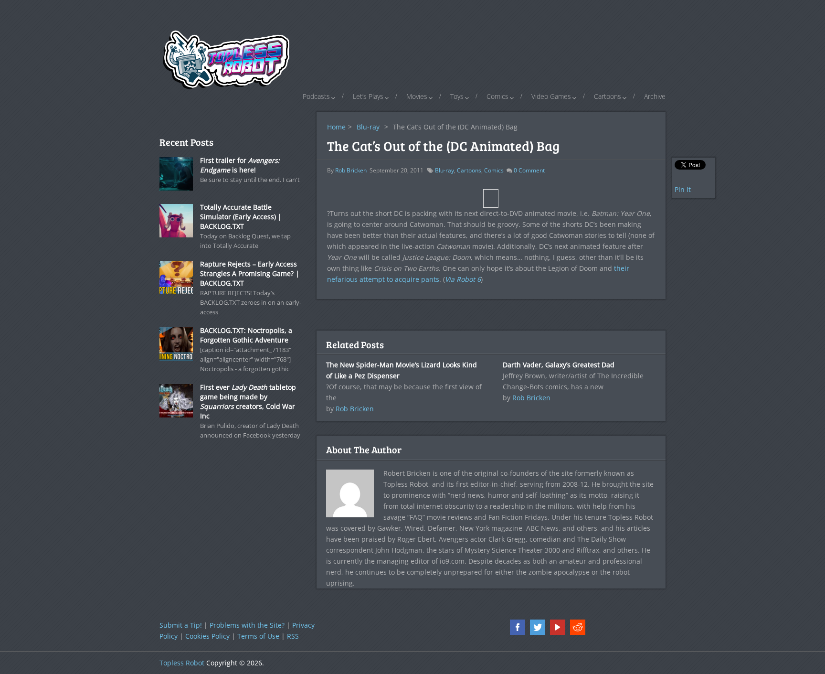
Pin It (683, 189)
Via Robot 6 (463, 279)
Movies (416, 96)
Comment (529, 170)
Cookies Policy (207, 636)
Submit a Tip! (180, 625)
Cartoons (607, 96)
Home (336, 126)
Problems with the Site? (247, 625)
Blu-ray (368, 126)
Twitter (537, 627)
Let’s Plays (368, 96)
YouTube (557, 627)
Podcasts (316, 96)
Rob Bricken (351, 170)
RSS (293, 636)
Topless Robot (181, 662)
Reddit (577, 627)
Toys (457, 96)
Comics (497, 96)
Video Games (551, 96)
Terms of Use (258, 636)
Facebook (517, 627)
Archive (655, 96)
